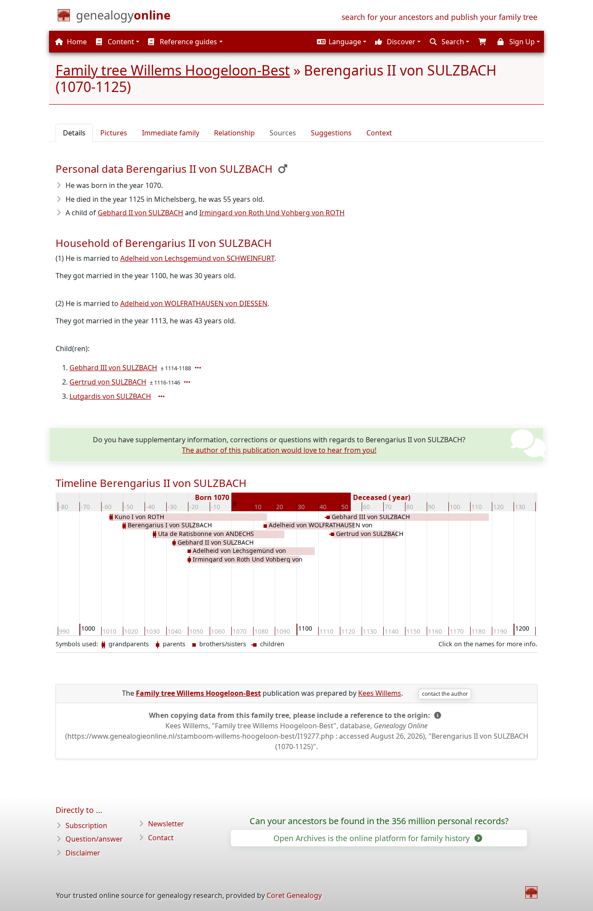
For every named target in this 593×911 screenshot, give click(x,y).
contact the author (445, 693)
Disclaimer (83, 853)
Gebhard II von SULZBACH (140, 212)
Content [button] (120, 41)
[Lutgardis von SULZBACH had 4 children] (162, 396)
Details (74, 133)
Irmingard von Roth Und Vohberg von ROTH (272, 212)
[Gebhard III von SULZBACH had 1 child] (199, 367)
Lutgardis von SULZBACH (110, 396)
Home (76, 41)
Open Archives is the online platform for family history (372, 838)
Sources (283, 133)
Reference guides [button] (187, 41)
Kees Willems (379, 693)
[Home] (531, 892)
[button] (340, 41)
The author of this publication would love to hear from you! (279, 450)
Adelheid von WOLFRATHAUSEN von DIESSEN (193, 303)
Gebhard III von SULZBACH (113, 367)
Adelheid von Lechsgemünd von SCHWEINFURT (197, 258)
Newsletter (166, 824)
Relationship (234, 133)
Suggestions (331, 133)
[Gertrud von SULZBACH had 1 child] (188, 382)
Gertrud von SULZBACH (107, 382)
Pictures (113, 133)
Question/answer (94, 839)
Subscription (86, 825)
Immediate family (170, 133)
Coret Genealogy (294, 895)
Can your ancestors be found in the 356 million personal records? (379, 821)
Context (379, 133)
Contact (161, 837)
